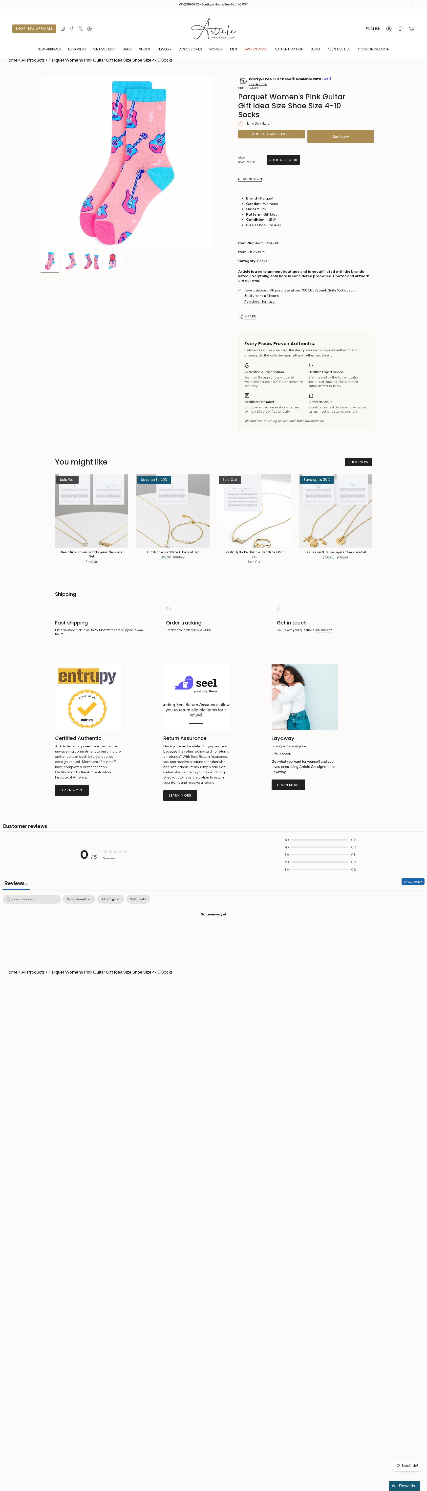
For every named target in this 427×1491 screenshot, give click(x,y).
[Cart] (411, 28)
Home (11, 60)
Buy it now (341, 136)
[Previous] (14, 4)
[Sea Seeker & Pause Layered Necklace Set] (335, 511)
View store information (260, 301)
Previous (40, 163)
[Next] (412, 4)
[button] (76, 50)
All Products (33, 60)
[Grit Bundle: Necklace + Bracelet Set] (173, 511)
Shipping (65, 594)
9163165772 (323, 630)
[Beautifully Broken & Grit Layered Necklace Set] (91, 511)
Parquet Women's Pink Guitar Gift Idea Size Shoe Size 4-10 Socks (110, 60)
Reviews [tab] (16, 883)
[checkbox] (138, 899)
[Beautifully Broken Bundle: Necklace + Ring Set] (254, 511)
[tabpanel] (213, 931)
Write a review (413, 881)
